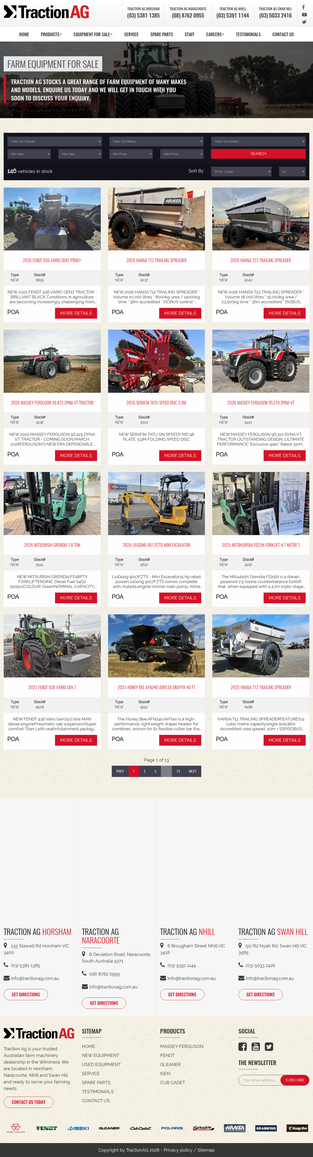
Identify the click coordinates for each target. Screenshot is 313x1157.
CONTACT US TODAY (28, 1102)
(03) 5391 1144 (232, 15)
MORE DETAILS (76, 313)
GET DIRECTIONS (26, 994)
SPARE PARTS (161, 34)
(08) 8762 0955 (188, 15)
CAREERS (214, 34)
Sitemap (206, 1150)
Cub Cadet (172, 1082)
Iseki (165, 1073)
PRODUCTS (50, 34)
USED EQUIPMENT (101, 1064)
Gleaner (170, 1064)
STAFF (189, 34)
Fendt (167, 1055)
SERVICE (131, 34)
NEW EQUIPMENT (100, 1055)
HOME (24, 34)
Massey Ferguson (181, 1046)
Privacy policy (178, 1150)
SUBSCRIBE (294, 1080)
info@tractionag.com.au (35, 978)
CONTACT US (283, 34)
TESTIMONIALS (248, 34)
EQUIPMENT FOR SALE (92, 34)
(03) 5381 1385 (143, 15)
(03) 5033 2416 (275, 15)
